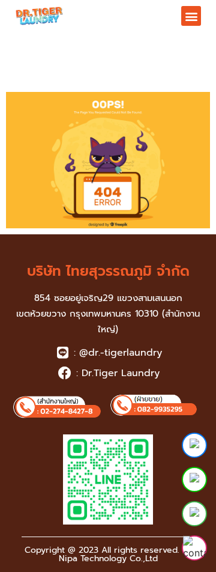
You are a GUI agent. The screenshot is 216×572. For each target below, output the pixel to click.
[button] (191, 16)
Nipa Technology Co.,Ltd (108, 558)
